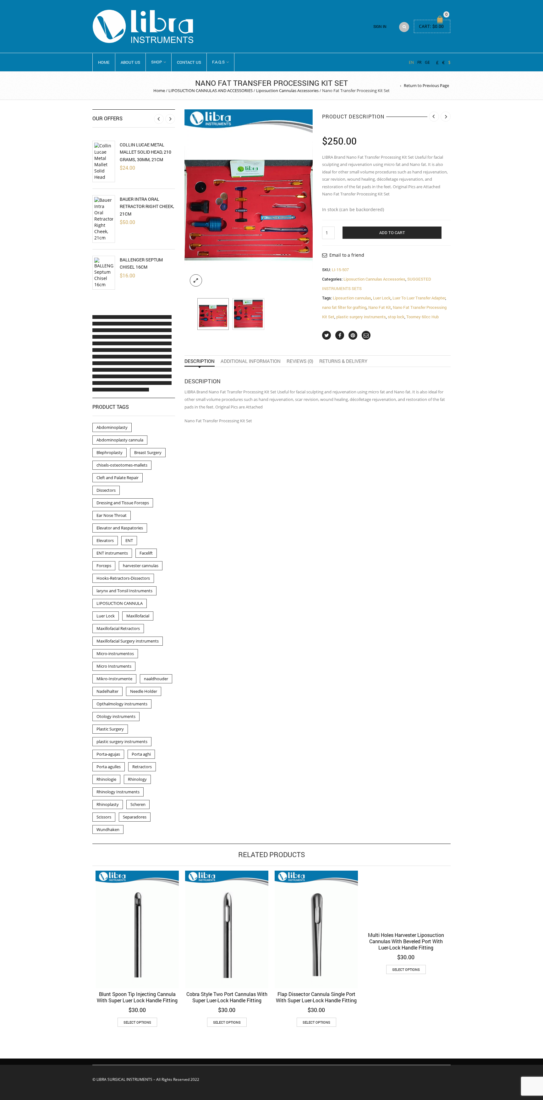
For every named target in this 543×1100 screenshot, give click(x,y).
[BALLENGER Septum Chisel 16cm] (103, 273)
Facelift (146, 553)
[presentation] (189, 200)
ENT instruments (112, 553)
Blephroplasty (109, 452)
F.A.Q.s (218, 61)
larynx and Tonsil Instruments (124, 591)
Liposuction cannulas (352, 298)
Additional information (251, 361)
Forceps (103, 565)
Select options (137, 1022)
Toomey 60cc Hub (422, 317)
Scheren (137, 804)
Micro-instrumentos (115, 653)
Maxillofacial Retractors (118, 628)
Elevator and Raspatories (119, 528)
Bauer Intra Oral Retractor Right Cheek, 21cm (147, 206)
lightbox (196, 280)
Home (104, 62)
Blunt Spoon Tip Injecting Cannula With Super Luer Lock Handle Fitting (137, 997)
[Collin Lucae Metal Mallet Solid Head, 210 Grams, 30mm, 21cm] (103, 161)
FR (419, 62)
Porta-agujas (108, 754)
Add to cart (392, 232)
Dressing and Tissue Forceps (122, 503)
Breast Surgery (148, 452)
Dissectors (106, 490)
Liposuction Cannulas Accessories (287, 90)
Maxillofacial (137, 616)
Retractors (142, 766)
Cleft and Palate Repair (117, 477)
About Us (130, 62)
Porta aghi (141, 754)
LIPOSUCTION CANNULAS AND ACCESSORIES (210, 90)
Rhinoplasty (107, 804)
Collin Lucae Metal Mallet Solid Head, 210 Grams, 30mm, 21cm (145, 152)
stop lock (396, 317)
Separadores (134, 817)
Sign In (380, 26)
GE (427, 62)
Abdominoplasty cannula (119, 440)
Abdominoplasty (112, 427)
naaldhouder (156, 678)
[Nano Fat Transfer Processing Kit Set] (213, 314)
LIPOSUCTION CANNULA (119, 603)
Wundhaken (107, 829)
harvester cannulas (140, 565)
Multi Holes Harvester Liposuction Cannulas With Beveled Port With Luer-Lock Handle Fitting (406, 941)
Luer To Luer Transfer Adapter (418, 298)
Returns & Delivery (343, 361)
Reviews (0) (300, 361)
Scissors (103, 817)
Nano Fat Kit (379, 307)
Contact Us (189, 62)
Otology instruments (115, 716)
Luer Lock (382, 298)
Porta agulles (108, 766)
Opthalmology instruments (121, 704)
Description (199, 361)
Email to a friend (346, 255)
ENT (129, 540)
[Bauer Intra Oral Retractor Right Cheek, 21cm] (103, 219)
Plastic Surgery (110, 729)
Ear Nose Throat (111, 515)
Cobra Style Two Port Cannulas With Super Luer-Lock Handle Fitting (226, 997)
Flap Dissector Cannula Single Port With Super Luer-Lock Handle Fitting (316, 997)
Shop (156, 61)
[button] (98, 317)
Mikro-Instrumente (114, 678)
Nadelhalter (107, 691)
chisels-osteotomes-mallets (121, 465)
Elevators (105, 540)
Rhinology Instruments (118, 792)
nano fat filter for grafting (344, 307)
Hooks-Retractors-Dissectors (123, 578)
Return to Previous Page (426, 85)
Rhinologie (106, 779)
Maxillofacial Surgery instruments (127, 641)
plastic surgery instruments (361, 317)
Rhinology (137, 779)
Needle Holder (143, 691)
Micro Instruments (113, 666)
